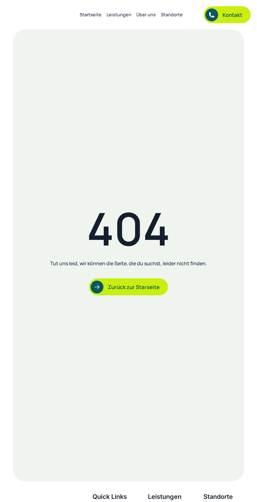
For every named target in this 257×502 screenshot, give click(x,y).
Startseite (91, 15)
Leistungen (119, 15)
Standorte (172, 15)
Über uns (146, 15)
